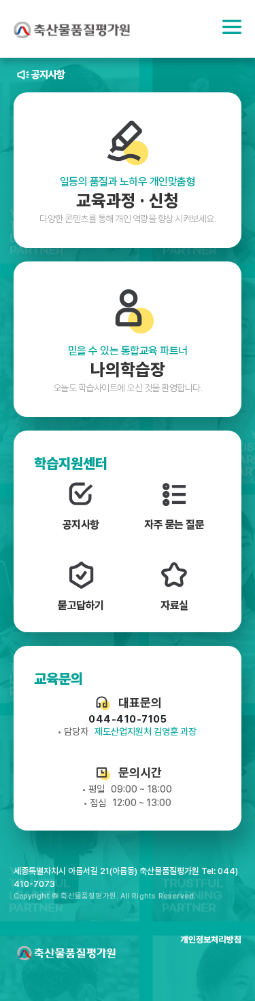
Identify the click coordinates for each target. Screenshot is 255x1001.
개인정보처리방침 (210, 939)
